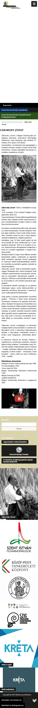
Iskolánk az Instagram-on (12, 705)
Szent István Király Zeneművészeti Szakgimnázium (16, 116)
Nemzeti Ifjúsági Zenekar (19, 454)
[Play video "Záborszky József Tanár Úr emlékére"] (19, 398)
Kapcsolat (7, 105)
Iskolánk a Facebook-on (11, 700)
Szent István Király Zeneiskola (14, 110)
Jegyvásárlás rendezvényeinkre (15, 442)
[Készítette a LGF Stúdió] (34, 700)
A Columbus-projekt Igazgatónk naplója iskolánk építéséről (18, 461)
